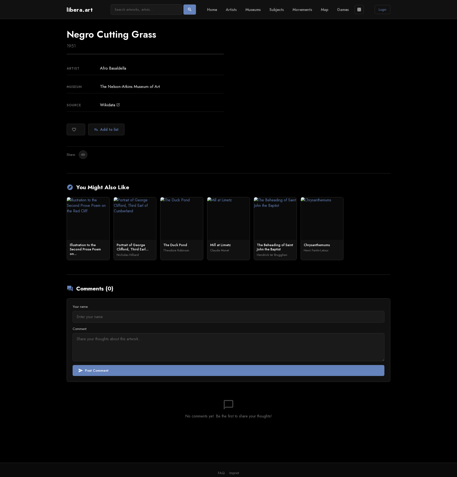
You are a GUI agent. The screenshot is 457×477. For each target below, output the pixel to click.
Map (324, 9)
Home (212, 9)
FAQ (221, 473)
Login (382, 9)
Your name (80, 306)
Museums (253, 9)
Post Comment (93, 370)
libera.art (80, 9)
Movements (302, 9)
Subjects (276, 9)
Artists (231, 9)
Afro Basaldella (113, 68)
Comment (79, 328)
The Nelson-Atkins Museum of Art (130, 86)
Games (343, 9)
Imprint (234, 473)
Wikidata (110, 105)
